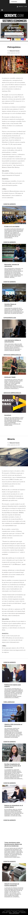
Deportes (23, 912)
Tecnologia (4, 912)
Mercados (14, 911)
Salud (10, 912)
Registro (21, 6)
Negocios (8, 911)
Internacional (22, 911)
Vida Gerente (16, 912)
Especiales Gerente (14, 913)
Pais (4, 911)
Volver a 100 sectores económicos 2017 (14, 36)
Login (25, 6)
